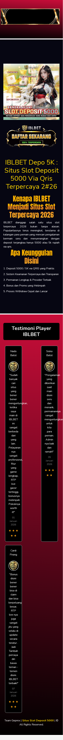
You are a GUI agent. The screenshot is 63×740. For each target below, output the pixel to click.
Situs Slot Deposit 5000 (38, 720)
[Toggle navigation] (3, 27)
